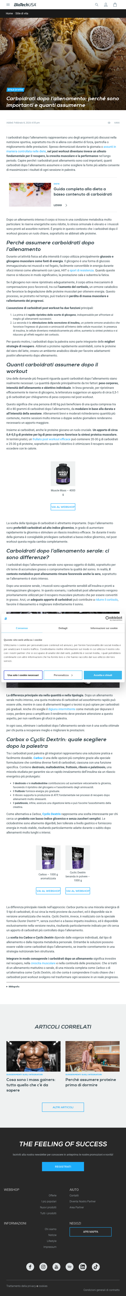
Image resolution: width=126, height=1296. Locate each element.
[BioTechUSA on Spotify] (70, 1267)
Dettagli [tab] (63, 628)
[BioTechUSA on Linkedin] (83, 1267)
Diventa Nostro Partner (83, 1201)
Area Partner (77, 1207)
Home (9, 13)
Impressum (49, 1247)
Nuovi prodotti (48, 1207)
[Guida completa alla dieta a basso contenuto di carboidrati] (30, 195)
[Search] (97, 4)
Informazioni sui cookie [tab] (104, 628)
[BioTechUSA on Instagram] (43, 1267)
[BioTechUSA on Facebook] (30, 1267)
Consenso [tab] (22, 628)
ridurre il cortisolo (106, 599)
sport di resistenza (82, 270)
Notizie (52, 1235)
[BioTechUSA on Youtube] (56, 1267)
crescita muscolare (43, 963)
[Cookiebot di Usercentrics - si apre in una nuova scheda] (108, 618)
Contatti (74, 1195)
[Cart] (115, 4)
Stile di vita (21, 13)
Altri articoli (63, 1107)
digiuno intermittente (61, 709)
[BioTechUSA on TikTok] (96, 1267)
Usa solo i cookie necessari (23, 675)
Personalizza (61, 675)
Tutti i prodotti (48, 1213)
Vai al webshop (63, 507)
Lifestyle (51, 1241)
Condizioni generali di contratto (102, 1290)
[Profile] (106, 4)
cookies (43, 1286)
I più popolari (48, 1201)
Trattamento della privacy (21, 1286)
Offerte (52, 1195)
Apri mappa (90, 1231)
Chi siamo (50, 1229)
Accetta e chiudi (103, 675)
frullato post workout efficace (52, 439)
